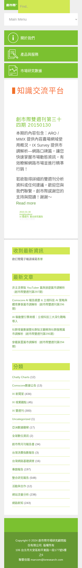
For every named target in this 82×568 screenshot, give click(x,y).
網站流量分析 (20, 494)
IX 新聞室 (18, 393)
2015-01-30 (25, 212)
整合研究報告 (36, 216)
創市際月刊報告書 (23, 444)
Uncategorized (21, 419)
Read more (26, 203)
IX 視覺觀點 (19, 402)
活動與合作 (19, 486)
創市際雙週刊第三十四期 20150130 (39, 122)
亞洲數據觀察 (20, 427)
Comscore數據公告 (24, 385)
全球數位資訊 (20, 435)
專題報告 (17, 469)
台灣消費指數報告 (23, 452)
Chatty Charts (20, 377)
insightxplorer (26, 214)
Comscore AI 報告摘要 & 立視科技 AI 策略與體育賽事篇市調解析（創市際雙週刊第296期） (39, 304)
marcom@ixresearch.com (47, 559)
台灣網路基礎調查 (23, 461)
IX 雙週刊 (24, 216)
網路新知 (17, 502)
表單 (40, 259)
